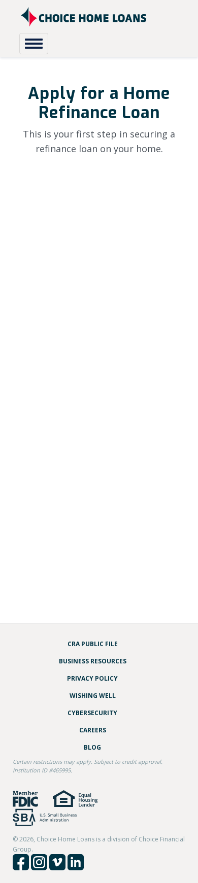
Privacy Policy (92, 678)
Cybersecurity (92, 713)
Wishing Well (93, 695)
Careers (92, 730)
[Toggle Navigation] (33, 43)
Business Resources (92, 661)
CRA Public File (93, 644)
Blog (92, 747)
